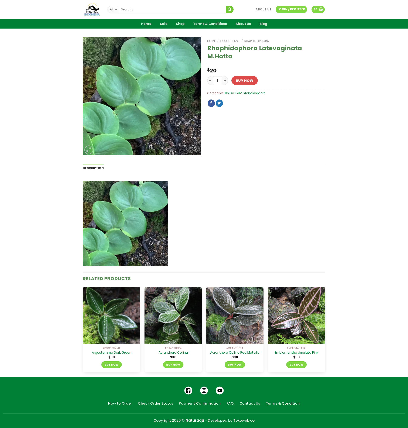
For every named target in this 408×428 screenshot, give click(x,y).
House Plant (230, 41)
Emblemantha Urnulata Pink (296, 352)
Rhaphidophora (256, 41)
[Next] (325, 331)
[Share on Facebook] (211, 103)
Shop (180, 24)
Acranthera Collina (173, 352)
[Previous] (83, 331)
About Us (263, 9)
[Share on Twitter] (219, 103)
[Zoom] (88, 150)
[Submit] (230, 9)
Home (146, 24)
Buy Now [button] (112, 364)
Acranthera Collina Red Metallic (234, 352)
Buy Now (244, 80)
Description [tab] (93, 168)
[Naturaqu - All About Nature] (92, 9)
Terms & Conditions (210, 24)
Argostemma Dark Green (111, 352)
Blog (263, 24)
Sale (163, 24)
